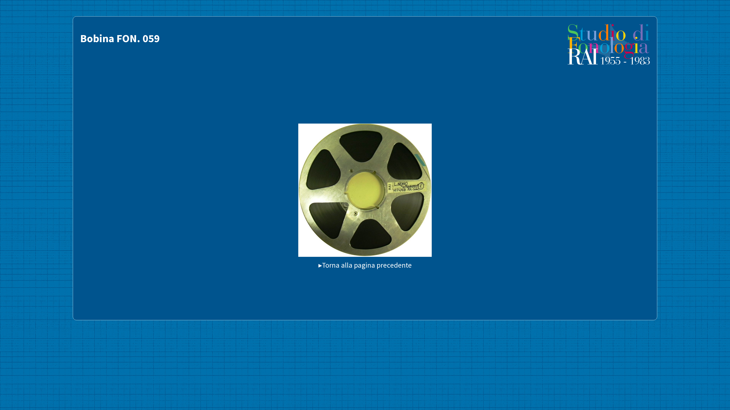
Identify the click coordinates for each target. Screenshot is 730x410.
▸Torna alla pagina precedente (365, 265)
